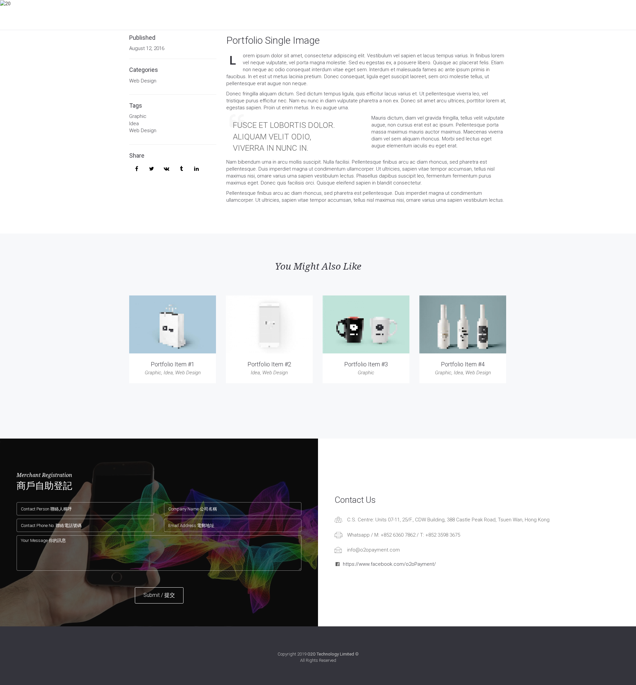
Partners (369, 15)
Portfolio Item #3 (366, 364)
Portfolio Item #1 (172, 364)
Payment (211, 15)
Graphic (137, 116)
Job (427, 15)
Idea (134, 124)
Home (181, 15)
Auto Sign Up (297, 15)
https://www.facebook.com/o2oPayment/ (389, 564)
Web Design (142, 81)
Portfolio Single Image (273, 40)
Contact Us (459, 15)
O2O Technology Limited (330, 654)
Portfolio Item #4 (463, 364)
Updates (334, 15)
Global (401, 15)
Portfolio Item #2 (269, 364)
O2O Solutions (251, 15)
